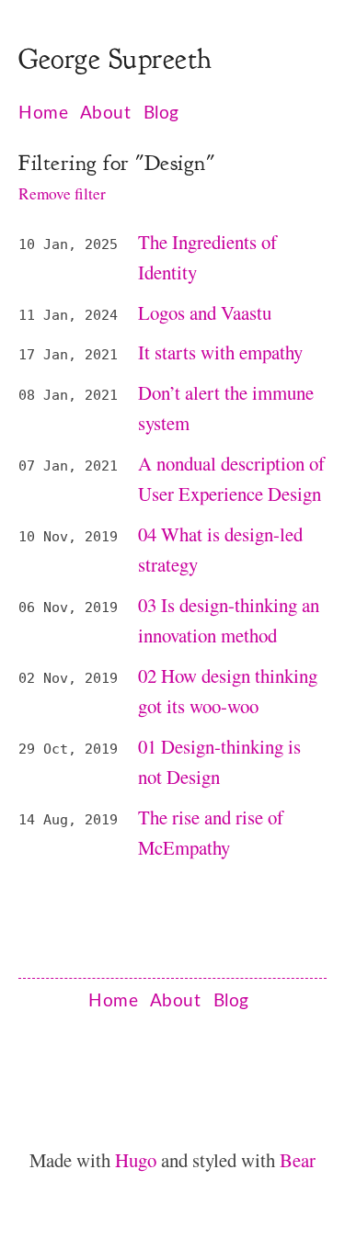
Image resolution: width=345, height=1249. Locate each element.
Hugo (138, 1160)
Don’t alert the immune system (226, 408)
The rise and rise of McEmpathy (210, 832)
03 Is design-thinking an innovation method (228, 620)
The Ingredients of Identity (207, 257)
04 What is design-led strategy (220, 549)
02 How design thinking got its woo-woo (227, 691)
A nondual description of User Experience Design (231, 478)
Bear (298, 1160)
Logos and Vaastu (204, 312)
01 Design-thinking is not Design (219, 761)
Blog (161, 113)
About (106, 113)
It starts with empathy (220, 352)
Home (43, 113)
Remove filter (62, 193)
